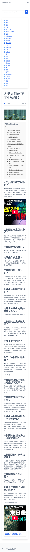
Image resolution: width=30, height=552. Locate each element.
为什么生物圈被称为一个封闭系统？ (16, 162)
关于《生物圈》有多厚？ (15, 153)
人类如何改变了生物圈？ (14, 130)
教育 (7, 56)
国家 (7, 34)
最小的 (8, 65)
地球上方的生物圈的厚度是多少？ (16, 145)
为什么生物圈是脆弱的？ (14, 141)
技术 (7, 54)
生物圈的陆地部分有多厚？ (16, 159)
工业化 (8, 52)
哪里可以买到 (10, 31)
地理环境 (8, 38)
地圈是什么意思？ (13, 137)
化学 (7, 25)
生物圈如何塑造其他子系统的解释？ (16, 166)
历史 (7, 27)
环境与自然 (9, 74)
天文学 (8, 40)
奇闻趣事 (8, 43)
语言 (7, 83)
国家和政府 (9, 36)
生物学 (8, 76)
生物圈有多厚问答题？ (15, 172)
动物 (7, 23)
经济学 (8, 79)
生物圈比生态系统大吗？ (14, 148)
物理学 (8, 72)
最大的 (8, 63)
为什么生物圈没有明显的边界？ (16, 175)
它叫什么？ (9, 45)
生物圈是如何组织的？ (14, 139)
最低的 (8, 61)
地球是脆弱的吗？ (13, 150)
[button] (28, 2)
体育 (7, 20)
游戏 (7, 70)
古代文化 (8, 29)
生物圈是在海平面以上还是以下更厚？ (16, 156)
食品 (7, 85)
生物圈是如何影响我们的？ (16, 170)
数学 (7, 58)
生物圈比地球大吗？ (13, 134)
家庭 (7, 49)
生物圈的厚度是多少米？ (14, 132)
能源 (7, 81)
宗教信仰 (8, 47)
